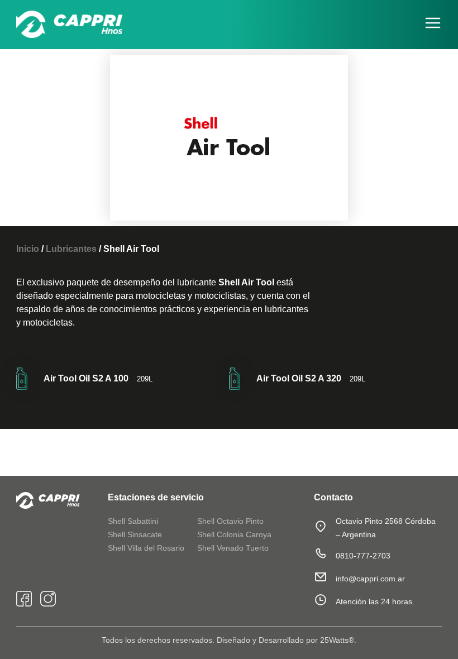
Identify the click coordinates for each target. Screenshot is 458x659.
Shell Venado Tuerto (233, 547)
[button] (430, 24)
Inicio (27, 249)
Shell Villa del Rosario (146, 547)
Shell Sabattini (133, 521)
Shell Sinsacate (135, 534)
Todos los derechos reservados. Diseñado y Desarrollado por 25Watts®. (229, 640)
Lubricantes (71, 249)
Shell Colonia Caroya (234, 534)
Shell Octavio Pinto (230, 521)
